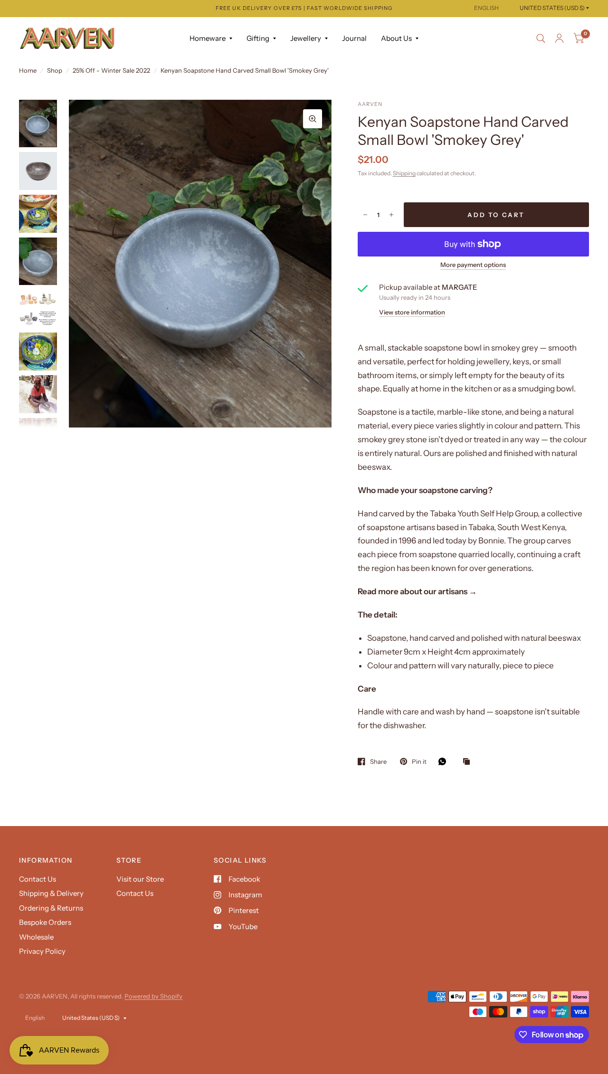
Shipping (404, 173)
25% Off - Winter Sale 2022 (111, 70)
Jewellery (305, 38)
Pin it (419, 761)
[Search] (541, 38)
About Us (396, 38)
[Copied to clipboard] (469, 762)
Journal (354, 38)
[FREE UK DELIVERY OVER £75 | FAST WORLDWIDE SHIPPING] (304, 8)
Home (28, 70)
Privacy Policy (42, 951)
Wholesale (36, 936)
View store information (412, 312)
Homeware (208, 38)
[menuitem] (210, 38)
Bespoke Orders (45, 922)
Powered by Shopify (153, 996)
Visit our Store (140, 879)
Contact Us (37, 879)
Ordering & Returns (51, 907)
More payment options (473, 264)
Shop (54, 70)
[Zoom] (312, 118)
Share (378, 761)
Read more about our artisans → (417, 591)
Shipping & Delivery (51, 893)
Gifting (258, 38)
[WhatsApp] (444, 761)
